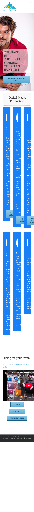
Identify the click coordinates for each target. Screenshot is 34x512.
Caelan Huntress (27, 438)
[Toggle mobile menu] (30, 3)
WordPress (12, 438)
